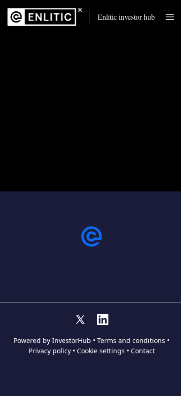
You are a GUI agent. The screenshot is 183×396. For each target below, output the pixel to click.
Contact (143, 351)
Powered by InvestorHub (52, 340)
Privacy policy (50, 351)
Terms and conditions (131, 340)
